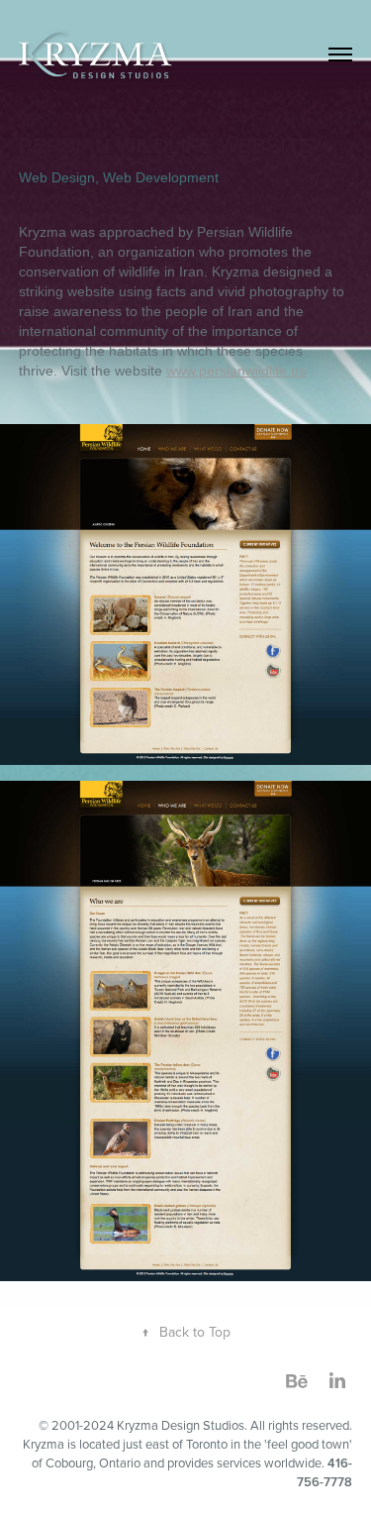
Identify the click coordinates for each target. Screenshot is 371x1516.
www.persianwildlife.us (236, 371)
